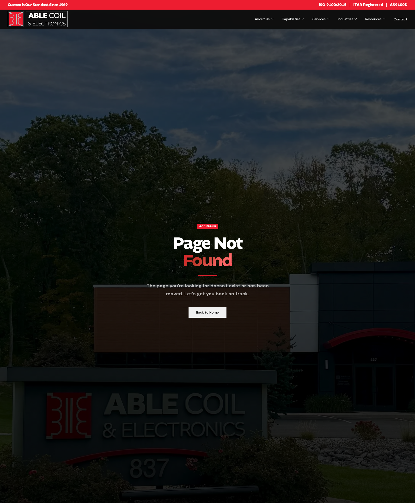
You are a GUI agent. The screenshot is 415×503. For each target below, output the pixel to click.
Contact (400, 19)
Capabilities (291, 19)
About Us (262, 19)
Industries (345, 19)
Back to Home (207, 312)
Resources (373, 19)
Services (319, 19)
